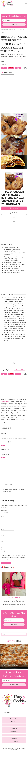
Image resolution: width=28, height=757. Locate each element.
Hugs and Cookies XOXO (7, 3)
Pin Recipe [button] (15, 213)
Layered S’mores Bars (9, 665)
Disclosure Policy (18, 59)
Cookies (14, 738)
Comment (3, 516)
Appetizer (14, 718)
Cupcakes (14, 741)
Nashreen (4, 449)
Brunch (14, 721)
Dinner (14, 728)
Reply (3, 445)
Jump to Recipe (7, 72)
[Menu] (26, 3)
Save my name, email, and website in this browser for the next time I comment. (13, 550)
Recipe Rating (4, 510)
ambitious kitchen (19, 370)
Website (3, 541)
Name (2, 529)
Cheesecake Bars (14, 735)
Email (2, 535)
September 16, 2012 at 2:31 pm (7, 434)
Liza (2, 433)
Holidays (14, 731)
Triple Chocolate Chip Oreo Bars (9, 486)
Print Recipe (14, 208)
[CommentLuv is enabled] (8, 567)
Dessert (14, 725)
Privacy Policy (17, 559)
